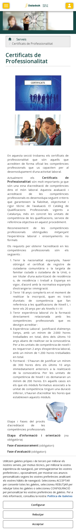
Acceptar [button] (38, 524)
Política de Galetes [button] (59, 496)
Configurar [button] (38, 505)
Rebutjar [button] (38, 514)
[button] (37, 6)
